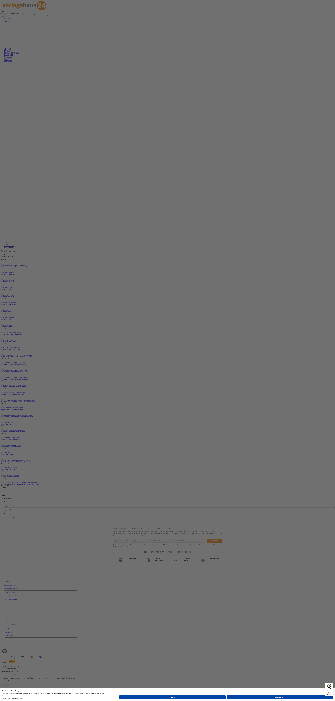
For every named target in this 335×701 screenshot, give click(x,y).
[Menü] (332, 684)
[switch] (329, 694)
